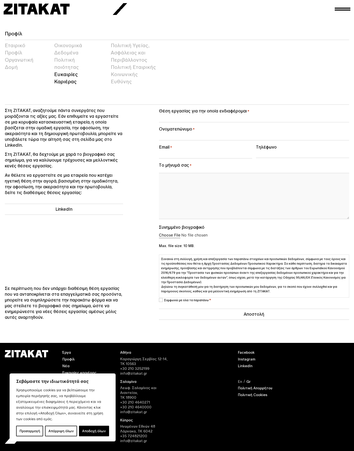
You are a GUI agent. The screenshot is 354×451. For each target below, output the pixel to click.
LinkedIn (245, 366)
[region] (63, 407)
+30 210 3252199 (134, 368)
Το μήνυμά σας (175, 165)
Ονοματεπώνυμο (177, 128)
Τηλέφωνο (266, 147)
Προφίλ (68, 359)
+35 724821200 (133, 436)
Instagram (247, 359)
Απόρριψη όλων (61, 431)
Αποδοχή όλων (94, 431)
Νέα (66, 366)
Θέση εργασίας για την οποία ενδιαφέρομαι (204, 110)
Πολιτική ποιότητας (66, 63)
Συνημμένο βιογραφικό (181, 227)
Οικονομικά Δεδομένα (68, 49)
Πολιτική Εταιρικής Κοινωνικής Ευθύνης (133, 74)
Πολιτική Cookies (252, 395)
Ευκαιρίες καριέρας (79, 373)
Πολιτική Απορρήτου (255, 388)
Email (165, 147)
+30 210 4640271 (135, 402)
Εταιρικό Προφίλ (15, 49)
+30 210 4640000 (135, 407)
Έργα (66, 352)
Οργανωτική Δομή (19, 63)
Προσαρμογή (30, 431)
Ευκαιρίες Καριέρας (66, 78)
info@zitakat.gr (133, 373)
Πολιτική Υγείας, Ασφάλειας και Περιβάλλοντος (130, 53)
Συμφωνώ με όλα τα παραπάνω (187, 300)
